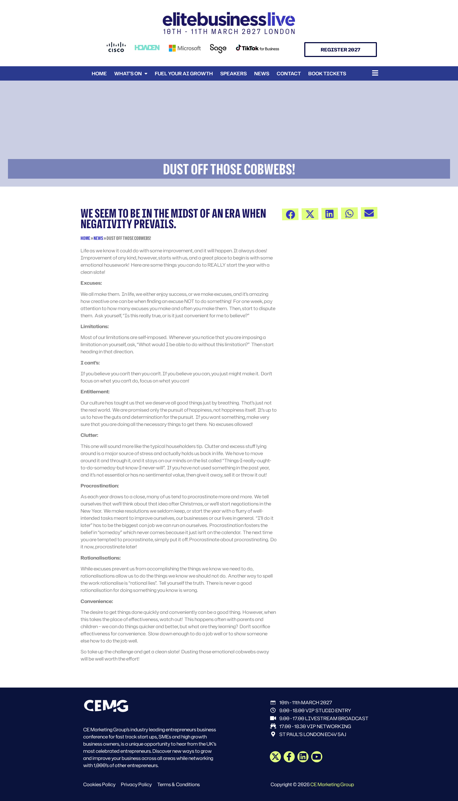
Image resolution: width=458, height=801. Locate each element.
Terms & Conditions (178, 784)
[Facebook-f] (289, 756)
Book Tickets (327, 73)
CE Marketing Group (332, 784)
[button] (375, 73)
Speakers (233, 73)
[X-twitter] (275, 756)
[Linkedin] (303, 756)
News (261, 73)
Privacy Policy (136, 784)
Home (99, 73)
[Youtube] (316, 756)
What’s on (128, 73)
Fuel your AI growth (184, 73)
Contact (289, 73)
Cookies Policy (99, 784)
